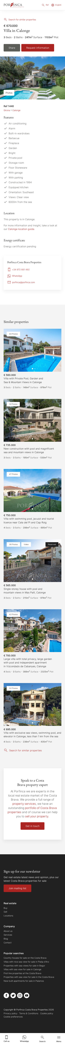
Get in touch (32, 826)
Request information (37, 47)
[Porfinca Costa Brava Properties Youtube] (26, 995)
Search (42, 1041)
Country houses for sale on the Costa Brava (25, 958)
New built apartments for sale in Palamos (24, 981)
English (58, 5)
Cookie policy (46, 1013)
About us (8, 931)
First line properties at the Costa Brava (22, 973)
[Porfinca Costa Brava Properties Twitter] (13, 995)
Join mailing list (17, 888)
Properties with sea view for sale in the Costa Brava (29, 977)
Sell (5, 911)
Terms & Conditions (28, 1013)
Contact (7, 942)
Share (12, 47)
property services (24, 803)
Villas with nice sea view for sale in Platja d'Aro (26, 961)
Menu (58, 1041)
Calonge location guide (21, 229)
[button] (55, 350)
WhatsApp (24, 1041)
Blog (6, 938)
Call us (6, 1041)
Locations (8, 915)
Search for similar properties (22, 19)
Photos (9, 92)
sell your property (36, 816)
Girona (7, 110)
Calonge (16, 110)
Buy (5, 908)
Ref (47, 5)
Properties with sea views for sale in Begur (24, 965)
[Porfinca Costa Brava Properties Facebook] (6, 995)
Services (8, 934)
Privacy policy (10, 1013)
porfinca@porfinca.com (23, 282)
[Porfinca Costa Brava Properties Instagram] (20, 995)
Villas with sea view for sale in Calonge (22, 969)
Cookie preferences (13, 1016)
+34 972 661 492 (21, 269)
